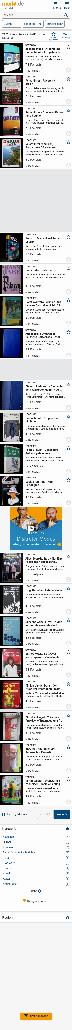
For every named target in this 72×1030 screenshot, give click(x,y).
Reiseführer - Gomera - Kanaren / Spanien (44, 114)
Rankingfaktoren (16, 814)
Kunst (36, 873)
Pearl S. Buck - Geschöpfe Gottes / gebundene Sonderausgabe (41, 451)
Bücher (8, 23)
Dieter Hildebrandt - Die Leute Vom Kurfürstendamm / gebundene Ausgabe (44, 388)
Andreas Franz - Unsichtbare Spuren (43, 240)
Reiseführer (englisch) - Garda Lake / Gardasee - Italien (40, 145)
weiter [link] (60, 814)
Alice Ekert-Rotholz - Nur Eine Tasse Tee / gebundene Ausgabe (44, 560)
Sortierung (65, 38)
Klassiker (36, 836)
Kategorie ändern (37, 901)
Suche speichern (53, 39)
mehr (33, 891)
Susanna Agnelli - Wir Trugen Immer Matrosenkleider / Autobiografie (43, 623)
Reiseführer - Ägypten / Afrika (40, 82)
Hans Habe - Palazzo (38, 270)
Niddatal (29, 23)
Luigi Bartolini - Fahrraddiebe (43, 590)
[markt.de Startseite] (13, 3)
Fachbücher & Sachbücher (36, 852)
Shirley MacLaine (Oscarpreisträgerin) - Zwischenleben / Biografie (42, 655)
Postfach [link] (56, 8)
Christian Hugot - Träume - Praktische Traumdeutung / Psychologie (42, 719)
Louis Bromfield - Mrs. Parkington (39, 483)
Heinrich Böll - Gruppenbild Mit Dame (42, 419)
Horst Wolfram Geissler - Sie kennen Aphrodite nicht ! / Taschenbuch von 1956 (44, 303)
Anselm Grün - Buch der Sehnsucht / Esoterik (40, 750)
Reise (36, 857)
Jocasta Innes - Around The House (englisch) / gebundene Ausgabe (44, 50)
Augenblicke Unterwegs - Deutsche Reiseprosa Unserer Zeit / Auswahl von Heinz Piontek (44, 335)
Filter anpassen (38, 1016)
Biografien (36, 863)
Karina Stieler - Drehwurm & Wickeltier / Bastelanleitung (43, 782)
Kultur (36, 878)
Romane (36, 847)
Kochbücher (36, 884)
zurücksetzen (55, 23)
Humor (36, 842)
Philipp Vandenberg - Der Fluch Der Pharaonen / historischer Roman (44, 687)
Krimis (36, 868)
